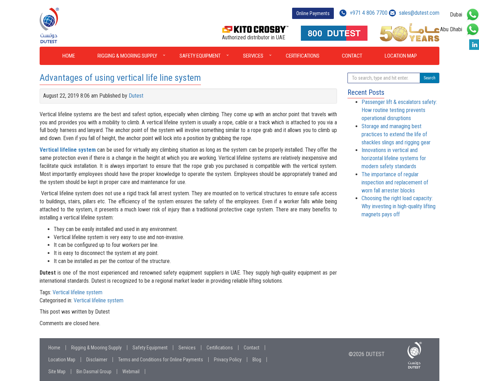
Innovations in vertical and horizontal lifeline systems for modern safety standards (394, 158)
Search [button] (430, 77)
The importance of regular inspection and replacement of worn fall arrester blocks (395, 182)
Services (253, 56)
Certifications (302, 56)
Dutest (136, 95)
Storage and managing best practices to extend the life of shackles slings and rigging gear (396, 134)
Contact (352, 56)
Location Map (401, 56)
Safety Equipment (200, 56)
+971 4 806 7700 (367, 12)
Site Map (57, 371)
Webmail (131, 371)
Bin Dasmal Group (94, 371)
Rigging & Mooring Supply (127, 56)
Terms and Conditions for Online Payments (160, 359)
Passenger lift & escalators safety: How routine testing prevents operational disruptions (399, 110)
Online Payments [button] (313, 13)
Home (68, 56)
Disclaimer (96, 359)
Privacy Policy (228, 359)
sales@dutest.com (419, 12)
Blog (256, 359)
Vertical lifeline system (77, 292)
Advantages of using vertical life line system (120, 77)
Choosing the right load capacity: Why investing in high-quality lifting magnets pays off (399, 206)
